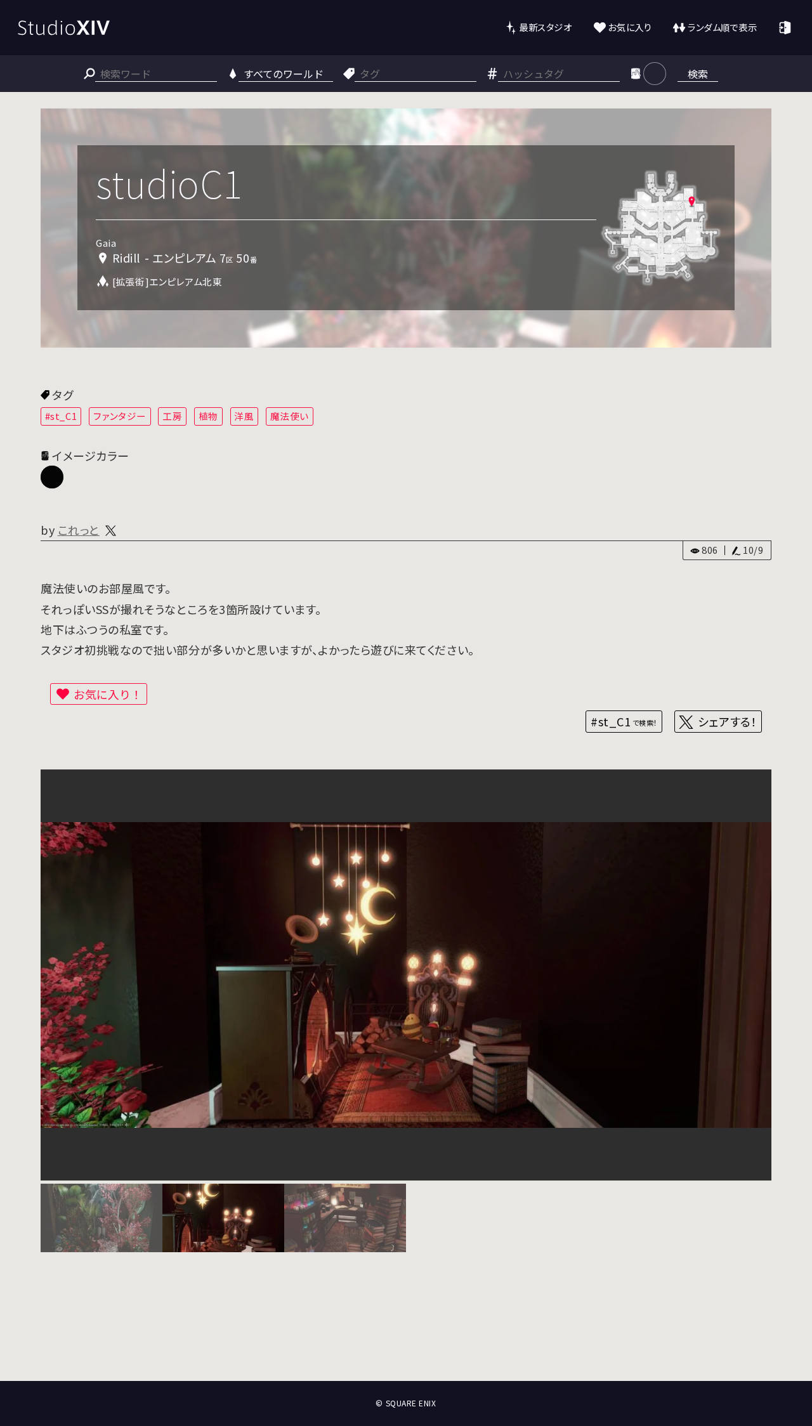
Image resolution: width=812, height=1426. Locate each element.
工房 (172, 415)
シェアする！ (727, 721)
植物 (208, 415)
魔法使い (289, 415)
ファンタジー (120, 415)
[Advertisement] (406, 1334)
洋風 (244, 415)
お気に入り (630, 27)
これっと (79, 529)
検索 (698, 73)
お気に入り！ (108, 694)
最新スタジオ (545, 27)
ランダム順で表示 (722, 27)
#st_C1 (61, 415)
